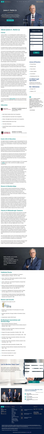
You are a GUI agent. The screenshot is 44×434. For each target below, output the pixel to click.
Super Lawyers (12, 98)
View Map (27, 395)
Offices (26, 1)
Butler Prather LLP (6, 1)
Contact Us (28, 1)
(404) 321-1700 (3, 409)
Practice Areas (20, 1)
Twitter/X (38, 409)
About (17, 1)
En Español (13, 415)
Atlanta (3, 162)
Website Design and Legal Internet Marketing (19, 432)
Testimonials (14, 412)
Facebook (36, 409)
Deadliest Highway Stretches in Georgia (15, 419)
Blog (21, 406)
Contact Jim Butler (10, 20)
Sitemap (13, 406)
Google (40, 409)
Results (23, 1)
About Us (13, 408)
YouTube (42, 409)
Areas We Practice (14, 409)
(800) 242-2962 (3, 411)
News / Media (14, 413)
